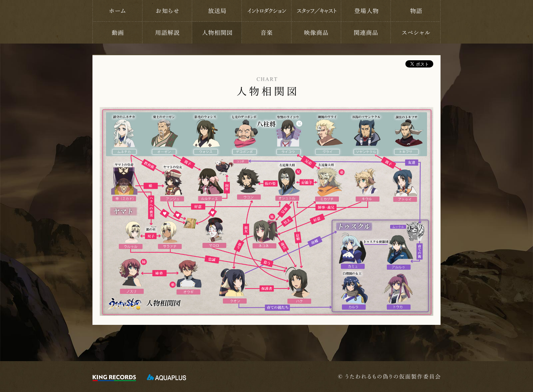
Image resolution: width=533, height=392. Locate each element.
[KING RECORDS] (114, 377)
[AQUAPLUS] (166, 377)
